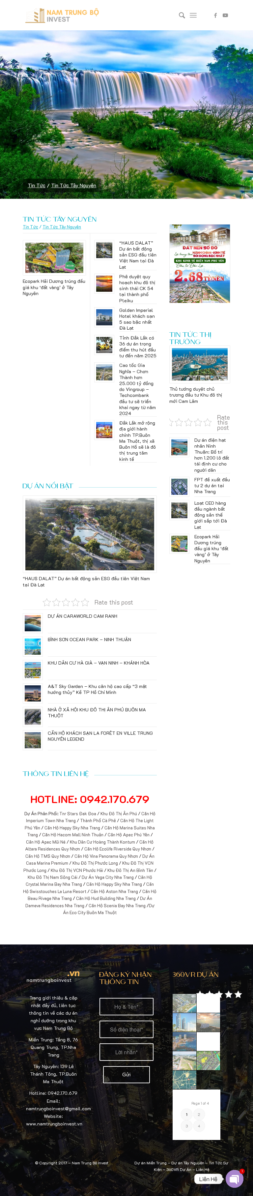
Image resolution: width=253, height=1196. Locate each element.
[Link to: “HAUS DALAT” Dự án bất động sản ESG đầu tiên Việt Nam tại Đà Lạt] (104, 250)
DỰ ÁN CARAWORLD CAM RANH (82, 616)
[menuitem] (178, 15)
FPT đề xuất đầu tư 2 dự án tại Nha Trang (212, 485)
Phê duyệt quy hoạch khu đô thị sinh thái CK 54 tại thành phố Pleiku (137, 288)
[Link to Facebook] (215, 15)
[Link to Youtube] (225, 15)
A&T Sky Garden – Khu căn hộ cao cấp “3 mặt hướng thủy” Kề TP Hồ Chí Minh (97, 689)
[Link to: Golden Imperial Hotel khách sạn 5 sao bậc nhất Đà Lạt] (104, 317)
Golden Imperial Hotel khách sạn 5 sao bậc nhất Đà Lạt (137, 319)
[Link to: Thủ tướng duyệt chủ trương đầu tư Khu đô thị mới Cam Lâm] (200, 364)
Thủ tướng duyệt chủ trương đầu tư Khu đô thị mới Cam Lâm (195, 395)
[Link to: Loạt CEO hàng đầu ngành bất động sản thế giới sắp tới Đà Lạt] (179, 510)
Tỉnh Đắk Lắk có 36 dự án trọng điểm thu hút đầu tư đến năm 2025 (137, 347)
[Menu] (193, 15)
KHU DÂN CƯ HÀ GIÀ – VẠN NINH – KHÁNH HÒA (99, 663)
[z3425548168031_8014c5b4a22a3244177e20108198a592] (208, 1060)
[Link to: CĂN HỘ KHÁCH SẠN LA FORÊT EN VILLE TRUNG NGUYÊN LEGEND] (33, 740)
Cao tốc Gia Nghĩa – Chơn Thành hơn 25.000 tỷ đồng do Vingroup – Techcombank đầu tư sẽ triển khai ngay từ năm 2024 (137, 389)
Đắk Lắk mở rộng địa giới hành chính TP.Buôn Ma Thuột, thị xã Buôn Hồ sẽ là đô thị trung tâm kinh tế (137, 441)
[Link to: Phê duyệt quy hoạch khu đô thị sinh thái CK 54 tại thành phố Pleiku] (104, 284)
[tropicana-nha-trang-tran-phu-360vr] (184, 1022)
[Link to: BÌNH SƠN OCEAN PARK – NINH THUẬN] (33, 647)
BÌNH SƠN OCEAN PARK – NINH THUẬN (89, 639)
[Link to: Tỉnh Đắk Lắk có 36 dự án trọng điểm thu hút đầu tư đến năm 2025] (104, 345)
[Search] (178, 15)
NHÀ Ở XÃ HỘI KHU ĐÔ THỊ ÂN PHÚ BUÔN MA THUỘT (97, 712)
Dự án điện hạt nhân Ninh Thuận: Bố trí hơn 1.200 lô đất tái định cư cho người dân (211, 455)
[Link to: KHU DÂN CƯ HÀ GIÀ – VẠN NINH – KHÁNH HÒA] (33, 670)
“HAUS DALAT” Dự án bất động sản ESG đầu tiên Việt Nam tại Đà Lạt (137, 255)
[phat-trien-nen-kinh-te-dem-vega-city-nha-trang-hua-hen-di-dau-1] (184, 1041)
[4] (208, 1041)
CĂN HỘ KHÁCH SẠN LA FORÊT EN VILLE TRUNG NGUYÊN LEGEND (100, 736)
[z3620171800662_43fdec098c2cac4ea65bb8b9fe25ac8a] (184, 1060)
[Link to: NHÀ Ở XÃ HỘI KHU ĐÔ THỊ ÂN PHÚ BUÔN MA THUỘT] (33, 717)
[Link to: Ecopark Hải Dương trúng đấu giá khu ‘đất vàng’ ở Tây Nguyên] (54, 258)
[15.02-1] (208, 1022)
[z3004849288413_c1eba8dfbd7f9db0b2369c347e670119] (184, 1080)
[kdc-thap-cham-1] (208, 1003)
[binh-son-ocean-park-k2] (184, 1003)
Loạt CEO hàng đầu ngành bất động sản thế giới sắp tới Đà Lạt (210, 515)
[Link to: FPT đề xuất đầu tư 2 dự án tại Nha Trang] (179, 487)
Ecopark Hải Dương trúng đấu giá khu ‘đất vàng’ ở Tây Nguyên (54, 287)
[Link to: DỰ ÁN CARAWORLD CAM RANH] (33, 623)
